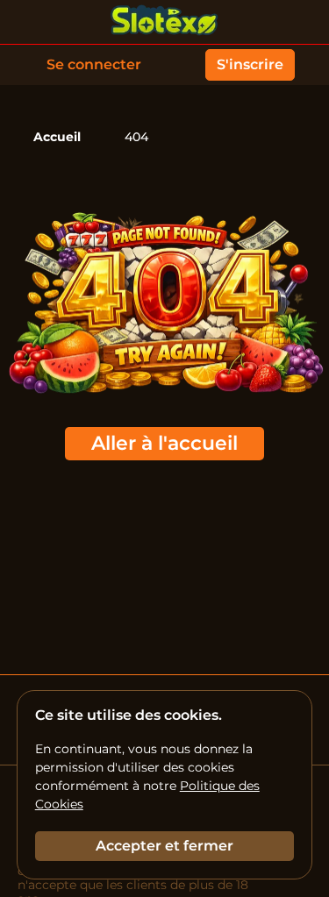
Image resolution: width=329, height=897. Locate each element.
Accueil (57, 137)
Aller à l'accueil (164, 443)
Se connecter (93, 64)
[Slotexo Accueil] (164, 21)
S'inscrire (250, 64)
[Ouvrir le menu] (302, 22)
